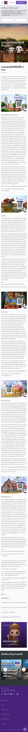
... (7, 24)
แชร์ (4, 51)
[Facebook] (2, 694)
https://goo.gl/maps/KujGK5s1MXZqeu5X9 (12, 551)
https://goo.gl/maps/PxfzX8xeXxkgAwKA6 (15, 186)
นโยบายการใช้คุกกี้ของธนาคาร (17, 15)
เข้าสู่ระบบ (21, 2)
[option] (11, 670)
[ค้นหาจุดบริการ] (11, 3)
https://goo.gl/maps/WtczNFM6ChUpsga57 (13, 284)
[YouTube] (11, 694)
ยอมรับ (14, 20)
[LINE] (5, 694)
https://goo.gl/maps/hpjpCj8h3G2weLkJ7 (15, 371)
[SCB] (5, 2)
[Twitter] (14, 694)
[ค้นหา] (14, 3)
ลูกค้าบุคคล (3, 24)
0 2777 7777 (8, 690)
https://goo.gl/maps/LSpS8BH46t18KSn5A (15, 467)
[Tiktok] (8, 694)
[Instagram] (17, 694)
